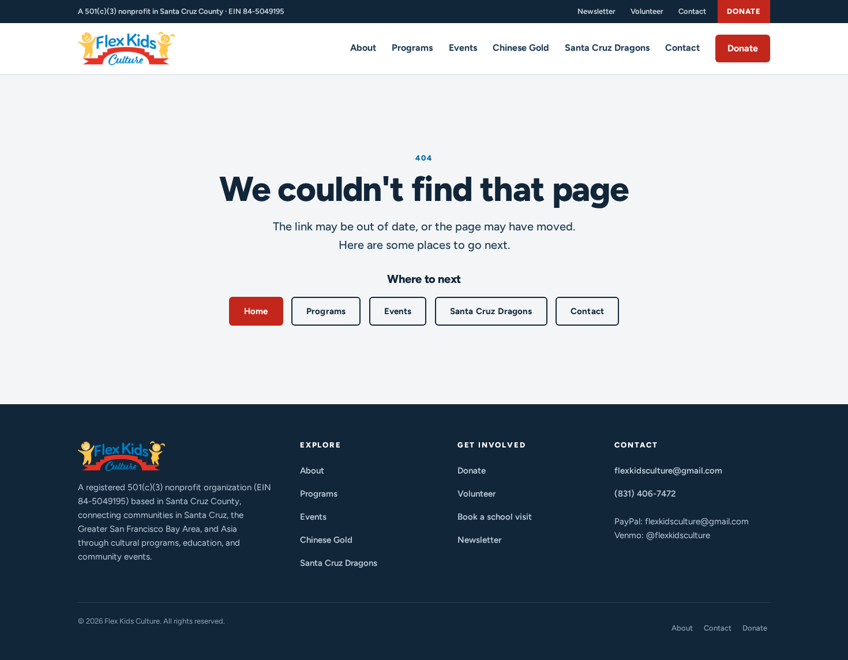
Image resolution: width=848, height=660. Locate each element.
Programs (412, 47)
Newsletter (596, 11)
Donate (744, 11)
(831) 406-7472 (645, 494)
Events (463, 47)
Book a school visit (494, 517)
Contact (692, 11)
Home (256, 311)
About (363, 47)
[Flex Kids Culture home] (126, 48)
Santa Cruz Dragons (607, 47)
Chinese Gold (521, 47)
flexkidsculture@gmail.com (668, 470)
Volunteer (647, 11)
